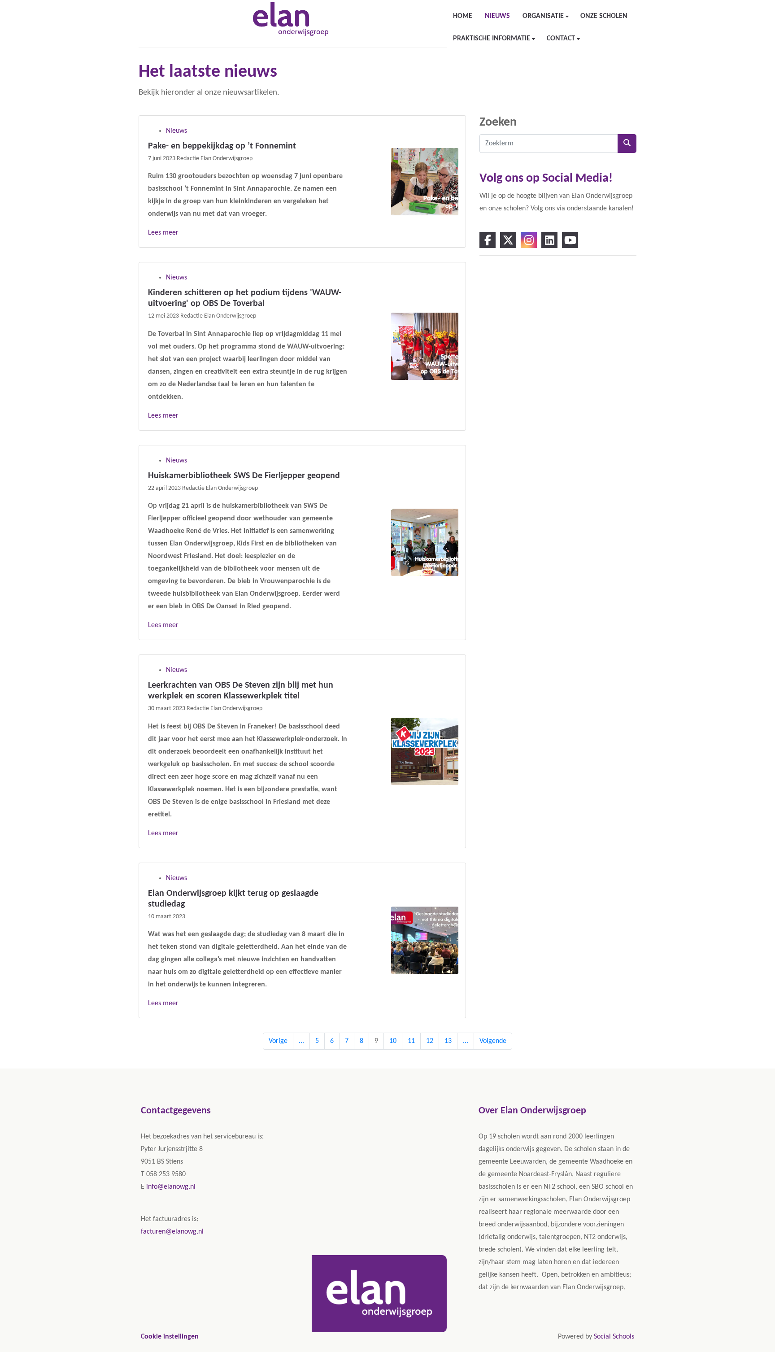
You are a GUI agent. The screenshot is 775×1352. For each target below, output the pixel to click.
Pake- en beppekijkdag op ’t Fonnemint (222, 146)
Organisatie (544, 16)
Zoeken (498, 122)
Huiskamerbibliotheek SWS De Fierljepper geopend (244, 475)
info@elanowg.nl (171, 1187)
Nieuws (497, 16)
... (301, 1041)
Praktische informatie (492, 38)
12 (429, 1041)
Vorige (278, 1041)
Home (462, 16)
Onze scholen (603, 16)
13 (448, 1041)
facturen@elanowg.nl (172, 1231)
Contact (562, 38)
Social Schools (614, 1336)
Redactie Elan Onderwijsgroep (215, 158)
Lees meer (163, 232)
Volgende (492, 1041)
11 (411, 1041)
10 (392, 1041)
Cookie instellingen (170, 1336)
